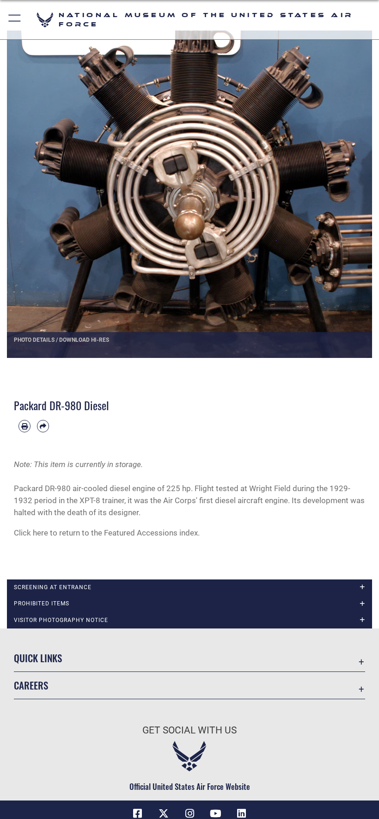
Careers (31, 685)
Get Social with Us (189, 730)
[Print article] (24, 426)
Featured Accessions (140, 532)
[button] (15, 19)
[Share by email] (43, 426)
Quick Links (38, 658)
